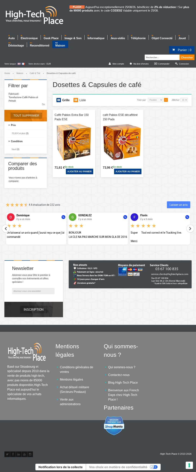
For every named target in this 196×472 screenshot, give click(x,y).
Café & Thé (35, 73)
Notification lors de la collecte (60, 467)
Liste (82, 100)
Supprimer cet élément (43, 104)
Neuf (14, 149)
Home (7, 73)
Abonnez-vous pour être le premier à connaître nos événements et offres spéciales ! (31, 278)
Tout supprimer (26, 115)
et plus (18, 133)
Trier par (141, 100)
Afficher (176, 100)
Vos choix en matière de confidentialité (118, 467)
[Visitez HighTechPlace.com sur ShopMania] (114, 418)
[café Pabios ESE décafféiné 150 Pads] (122, 142)
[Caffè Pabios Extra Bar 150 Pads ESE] (74, 142)
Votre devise (34, 64)
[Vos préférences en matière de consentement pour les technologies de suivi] (189, 465)
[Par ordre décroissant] (166, 100)
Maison (19, 73)
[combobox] (162, 57)
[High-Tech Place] (36, 15)
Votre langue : (10, 64)
